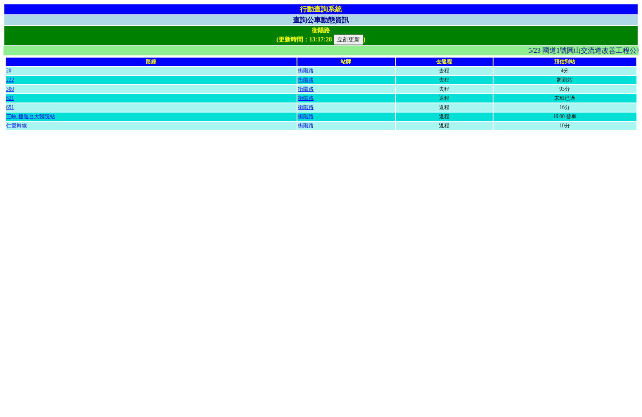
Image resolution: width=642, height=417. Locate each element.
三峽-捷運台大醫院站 (30, 116)
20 (8, 71)
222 (10, 80)
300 (10, 89)
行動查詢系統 (321, 9)
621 (10, 98)
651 (10, 107)
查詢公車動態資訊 (321, 20)
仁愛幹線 (16, 126)
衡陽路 (306, 71)
